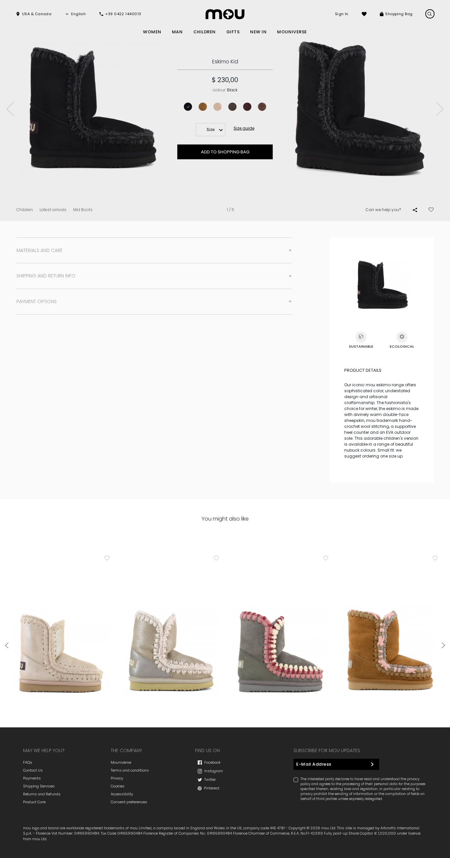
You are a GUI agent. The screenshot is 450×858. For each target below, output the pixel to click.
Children (204, 32)
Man (177, 32)
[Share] (415, 210)
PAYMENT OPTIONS (36, 301)
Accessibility (122, 794)
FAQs (27, 762)
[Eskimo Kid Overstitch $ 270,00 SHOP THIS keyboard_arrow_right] (280, 629)
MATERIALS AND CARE (39, 250)
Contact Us (33, 770)
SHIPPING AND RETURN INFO (45, 275)
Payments (32, 778)
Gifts (233, 32)
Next (440, 109)
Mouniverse (121, 762)
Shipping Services (39, 786)
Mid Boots (83, 209)
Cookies (118, 786)
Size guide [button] (244, 128)
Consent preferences (129, 802)
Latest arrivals (53, 209)
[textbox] (210, 129)
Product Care (34, 802)
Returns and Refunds (42, 794)
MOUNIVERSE (292, 32)
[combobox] (210, 129)
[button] (33, 14)
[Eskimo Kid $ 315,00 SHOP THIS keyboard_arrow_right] (61, 629)
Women (152, 32)
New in (258, 32)
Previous (10, 109)
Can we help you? (383, 209)
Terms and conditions (130, 770)
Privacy (117, 778)
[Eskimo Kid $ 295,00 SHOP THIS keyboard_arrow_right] (171, 629)
